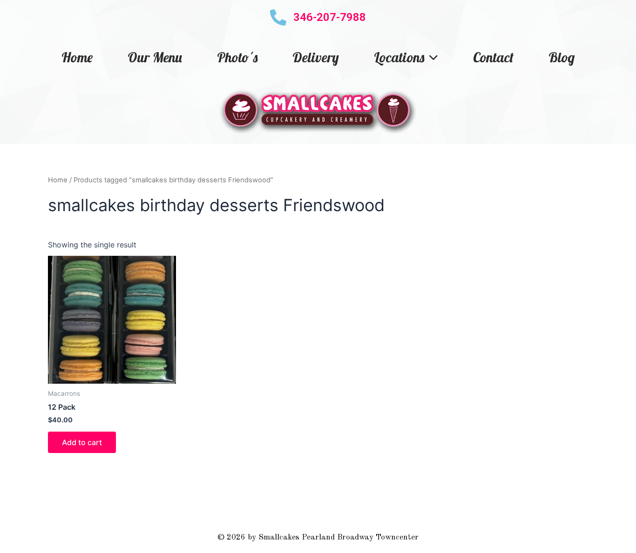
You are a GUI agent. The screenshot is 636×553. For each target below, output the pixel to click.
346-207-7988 (329, 17)
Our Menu (155, 57)
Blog (561, 57)
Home (77, 57)
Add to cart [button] (82, 442)
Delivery (315, 57)
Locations (399, 57)
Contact (493, 57)
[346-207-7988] (278, 17)
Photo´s (237, 57)
